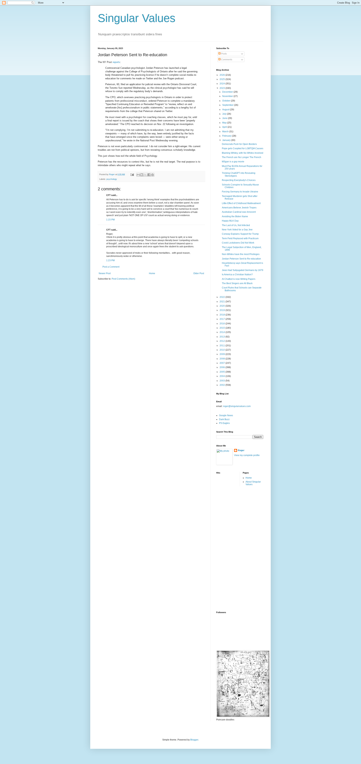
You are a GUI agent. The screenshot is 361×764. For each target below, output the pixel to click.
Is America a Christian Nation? (237, 274)
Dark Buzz (224, 419)
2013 (222, 336)
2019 (222, 310)
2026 (222, 75)
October (226, 100)
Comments (226, 59)
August (226, 109)
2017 (222, 319)
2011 (222, 345)
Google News (226, 415)
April (225, 127)
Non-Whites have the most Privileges (240, 254)
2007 (222, 363)
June (225, 118)
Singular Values (136, 18)
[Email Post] (132, 174)
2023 (222, 88)
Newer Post (105, 273)
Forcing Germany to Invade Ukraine (240, 191)
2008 (222, 358)
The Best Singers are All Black (237, 283)
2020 (222, 306)
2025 (222, 79)
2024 (222, 83)
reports (116, 62)
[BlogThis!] (142, 175)
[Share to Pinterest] (152, 175)
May (224, 122)
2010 (222, 350)
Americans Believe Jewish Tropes (239, 207)
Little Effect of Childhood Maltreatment (241, 203)
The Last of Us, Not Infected (236, 225)
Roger (241, 450)
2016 (222, 323)
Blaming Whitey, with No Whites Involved (242, 153)
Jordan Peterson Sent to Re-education (241, 258)
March (225, 131)
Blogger (194, 739)
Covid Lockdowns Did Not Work (238, 242)
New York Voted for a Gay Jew (237, 229)
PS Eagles (224, 423)
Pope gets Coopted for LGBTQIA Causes (242, 148)
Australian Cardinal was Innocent (239, 212)
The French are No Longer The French (241, 157)
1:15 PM (110, 219)
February (227, 136)
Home (152, 273)
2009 (222, 354)
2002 (222, 385)
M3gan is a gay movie (233, 161)
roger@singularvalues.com (237, 406)
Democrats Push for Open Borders (239, 144)
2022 (222, 297)
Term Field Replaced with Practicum (240, 238)
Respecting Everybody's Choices (239, 180)
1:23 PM (110, 260)
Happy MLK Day (230, 220)
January (226, 140)
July (224, 114)
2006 (222, 367)
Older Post (198, 273)
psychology (111, 179)
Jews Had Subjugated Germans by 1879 (242, 270)
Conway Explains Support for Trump (240, 234)
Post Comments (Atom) (123, 279)
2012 (222, 341)
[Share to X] (145, 175)
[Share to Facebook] (149, 175)
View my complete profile (247, 455)
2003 (222, 380)
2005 (222, 372)
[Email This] (138, 175)
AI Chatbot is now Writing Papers (238, 279)
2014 (222, 332)
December (228, 92)
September (228, 105)
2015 (222, 328)
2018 (222, 314)
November (228, 96)
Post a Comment (110, 267)
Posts (224, 53)
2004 (222, 376)
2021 (222, 301)
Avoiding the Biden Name (235, 216)
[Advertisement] (231, 548)
